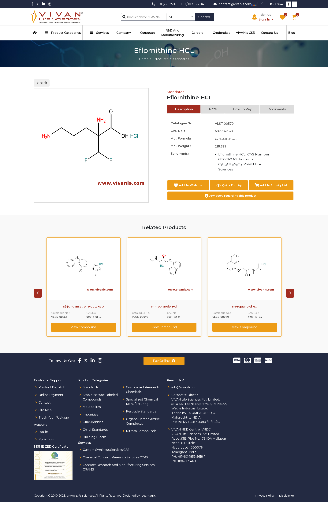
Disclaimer (286, 495)
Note (213, 109)
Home (143, 59)
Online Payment (51, 395)
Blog (291, 33)
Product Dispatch (52, 387)
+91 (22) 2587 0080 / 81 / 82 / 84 (180, 4)
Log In (43, 432)
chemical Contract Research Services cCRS (115, 457)
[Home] (34, 32)
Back (43, 83)
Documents (277, 109)
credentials (221, 33)
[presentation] (38, 293)
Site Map (45, 410)
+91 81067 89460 (183, 461)
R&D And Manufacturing (172, 33)
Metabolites (92, 407)
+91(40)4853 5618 (190, 456)
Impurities (90, 414)
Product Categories (66, 33)
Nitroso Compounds (141, 431)
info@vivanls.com (184, 387)
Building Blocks (94, 437)
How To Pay (242, 109)
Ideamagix (148, 495)
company (123, 33)
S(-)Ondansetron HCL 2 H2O (83, 306)
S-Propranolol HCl (245, 306)
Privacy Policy (264, 495)
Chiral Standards (95, 429)
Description (184, 109)
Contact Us (269, 33)
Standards (175, 92)
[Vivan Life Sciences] (57, 17)
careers (197, 33)
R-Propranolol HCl (164, 306)
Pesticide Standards (141, 411)
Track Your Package (54, 417)
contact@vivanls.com (235, 4)
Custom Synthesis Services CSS (106, 450)
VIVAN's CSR (245, 33)
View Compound (83, 327)
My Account (48, 439)
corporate (147, 33)
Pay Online (161, 361)
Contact (45, 402)
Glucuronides (93, 422)
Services (102, 33)
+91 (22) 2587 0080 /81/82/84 (198, 422)
